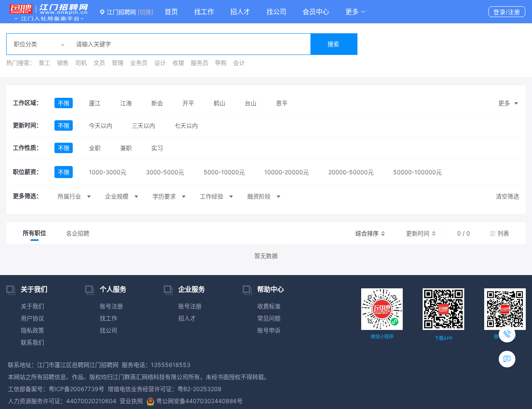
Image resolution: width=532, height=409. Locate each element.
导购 (221, 62)
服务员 (199, 62)
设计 (160, 62)
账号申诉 (269, 330)
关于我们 (32, 306)
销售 (63, 62)
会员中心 (316, 11)
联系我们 (32, 342)
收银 (178, 62)
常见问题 (269, 318)
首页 (171, 11)
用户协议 (32, 318)
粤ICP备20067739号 (76, 388)
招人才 (240, 11)
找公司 (276, 11)
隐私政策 (32, 330)
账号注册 (111, 306)
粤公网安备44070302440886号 (199, 400)
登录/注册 (506, 12)
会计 (239, 62)
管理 (117, 62)
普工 (44, 62)
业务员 (139, 62)
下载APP (443, 338)
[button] (355, 12)
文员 (99, 62)
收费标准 (269, 306)
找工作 (204, 11)
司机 (81, 62)
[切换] (145, 11)
